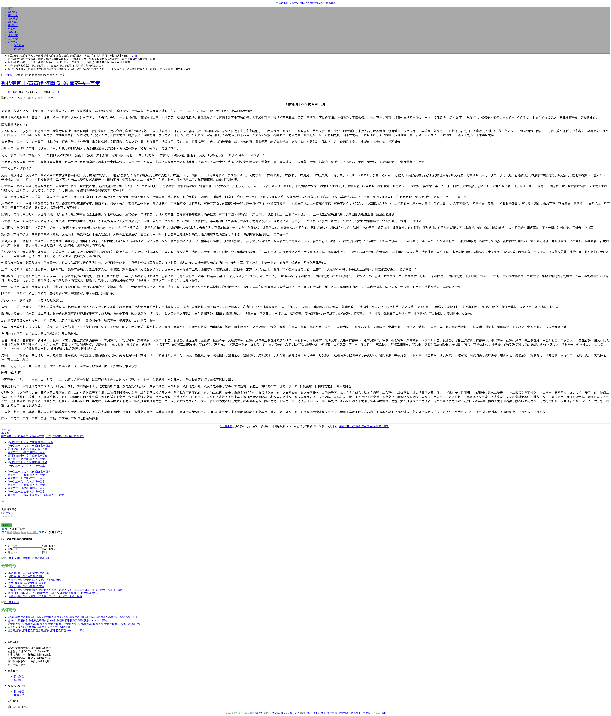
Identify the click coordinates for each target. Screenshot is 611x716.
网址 (10, 552)
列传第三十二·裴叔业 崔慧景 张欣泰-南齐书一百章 (36, 495)
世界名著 (13, 35)
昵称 (10, 545)
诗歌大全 (13, 15)
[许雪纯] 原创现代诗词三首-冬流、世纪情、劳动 (35, 579)
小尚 (14, 92)
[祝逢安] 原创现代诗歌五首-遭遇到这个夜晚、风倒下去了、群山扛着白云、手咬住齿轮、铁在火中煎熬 (65, 589)
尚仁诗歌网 (226, 426)
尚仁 (383, 713)
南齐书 (5, 433)
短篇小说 (13, 38)
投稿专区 (13, 32)
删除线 (16, 532)
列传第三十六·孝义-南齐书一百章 (26, 481)
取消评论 (6, 512)
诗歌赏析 (13, 18)
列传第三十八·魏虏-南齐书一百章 (26, 475)
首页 (10, 8)
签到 (35, 532)
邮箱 (10, 549)
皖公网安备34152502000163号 (283, 713)
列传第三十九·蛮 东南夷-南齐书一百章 (22, 436)
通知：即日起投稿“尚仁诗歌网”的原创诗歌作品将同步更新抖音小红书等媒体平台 (53, 593)
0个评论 (55, 92)
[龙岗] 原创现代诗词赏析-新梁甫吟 (27, 583)
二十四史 (8, 74)
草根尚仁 (19, 679)
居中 (23, 532)
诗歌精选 (13, 12)
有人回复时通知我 (14, 528)
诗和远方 (13, 25)
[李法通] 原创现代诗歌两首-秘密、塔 (28, 573)
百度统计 (368, 713)
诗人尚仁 (19, 48)
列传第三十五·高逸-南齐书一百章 (26, 485)
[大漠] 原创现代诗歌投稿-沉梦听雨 (64, 436)
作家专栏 (13, 28)
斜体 (29, 532)
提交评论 (7, 525)
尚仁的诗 (13, 42)
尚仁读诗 (19, 45)
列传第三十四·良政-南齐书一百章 (26, 488)
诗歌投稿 (13, 22)
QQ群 (133, 55)
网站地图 (344, 713)
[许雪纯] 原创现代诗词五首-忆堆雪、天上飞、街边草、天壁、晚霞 (45, 596)
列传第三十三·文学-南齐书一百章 (26, 491)
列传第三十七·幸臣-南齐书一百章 (26, 478)
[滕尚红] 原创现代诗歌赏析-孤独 (26, 586)
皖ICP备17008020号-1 (313, 713)
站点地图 (356, 713)
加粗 (9, 532)
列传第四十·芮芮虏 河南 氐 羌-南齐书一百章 (50, 83)
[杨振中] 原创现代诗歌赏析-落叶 (26, 576)
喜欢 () (5, 429)
